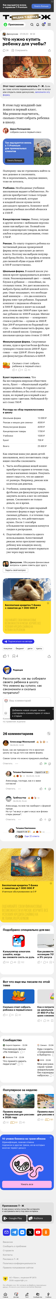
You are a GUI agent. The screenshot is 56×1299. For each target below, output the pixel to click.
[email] (6, 1234)
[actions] (16, 765)
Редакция (18, 672)
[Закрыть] (51, 721)
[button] (52, 1)
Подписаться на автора (20, 644)
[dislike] (49, 766)
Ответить (7, 766)
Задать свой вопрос (15, 572)
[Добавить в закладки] (52, 1023)
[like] (40, 765)
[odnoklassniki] (46, 1234)
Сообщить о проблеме (14, 1248)
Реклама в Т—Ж (11, 1261)
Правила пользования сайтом (18, 1270)
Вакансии (8, 1244)
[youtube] (38, 1234)
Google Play (15, 1220)
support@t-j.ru (20, 1282)
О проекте (8, 1253)
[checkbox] (49, 24)
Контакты (8, 1257)
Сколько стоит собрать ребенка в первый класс (26, 364)
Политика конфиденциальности (19, 1266)
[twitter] (30, 1234)
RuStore (38, 1220)
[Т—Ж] (27, 17)
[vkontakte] (22, 1234)
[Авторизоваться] (43, 24)
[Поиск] (32, 24)
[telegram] (14, 1234)
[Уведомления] (37, 24)
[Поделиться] (49, 50)
